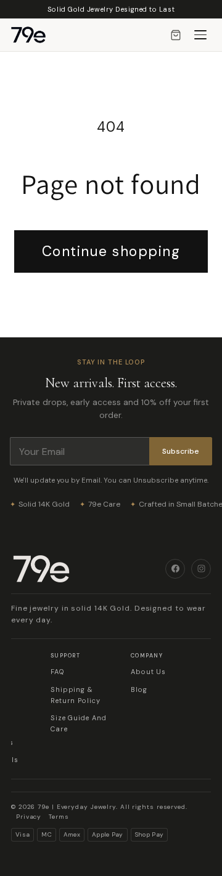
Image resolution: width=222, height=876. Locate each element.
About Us (148, 671)
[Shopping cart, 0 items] (175, 35)
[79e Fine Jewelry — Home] (34, 35)
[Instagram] (201, 569)
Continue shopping (111, 251)
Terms (59, 817)
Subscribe (180, 451)
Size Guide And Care (79, 723)
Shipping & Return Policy (76, 695)
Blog (139, 689)
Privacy (28, 817)
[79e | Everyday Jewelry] (88, 569)
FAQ (58, 671)
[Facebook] (175, 569)
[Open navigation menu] (200, 35)
